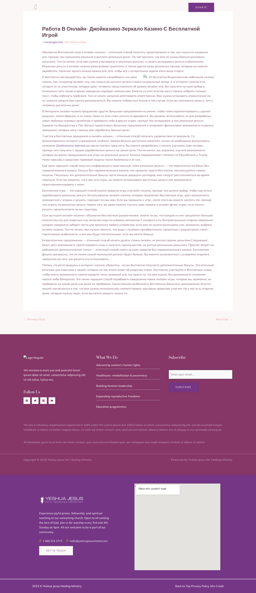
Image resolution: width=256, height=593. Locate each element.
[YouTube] (52, 400)
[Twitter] (35, 400)
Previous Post (34, 319)
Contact (167, 7)
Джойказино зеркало (71, 145)
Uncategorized (53, 42)
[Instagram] (43, 400)
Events (122, 7)
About (86, 7)
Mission (102, 7)
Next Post (224, 319)
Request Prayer (144, 7)
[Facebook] (27, 400)
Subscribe (183, 387)
